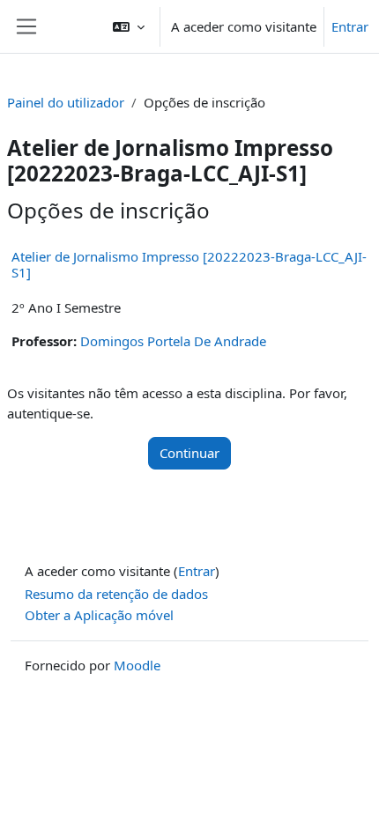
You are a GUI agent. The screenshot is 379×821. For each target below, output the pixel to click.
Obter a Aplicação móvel (99, 615)
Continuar (189, 453)
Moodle (137, 665)
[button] (128, 26)
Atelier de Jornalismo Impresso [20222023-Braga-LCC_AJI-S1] (189, 264)
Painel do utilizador (65, 102)
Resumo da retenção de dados (116, 594)
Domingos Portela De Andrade (173, 341)
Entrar (349, 26)
